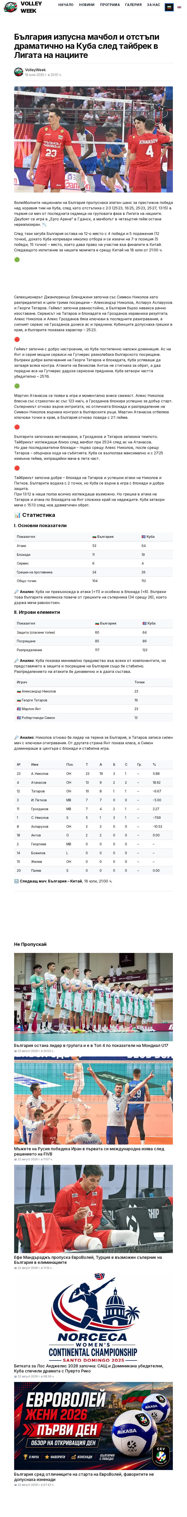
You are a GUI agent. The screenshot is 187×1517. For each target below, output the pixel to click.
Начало (66, 5)
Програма (110, 5)
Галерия (133, 5)
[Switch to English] (179, 7)
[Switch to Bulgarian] (169, 7)
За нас (153, 5)
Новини (86, 5)
